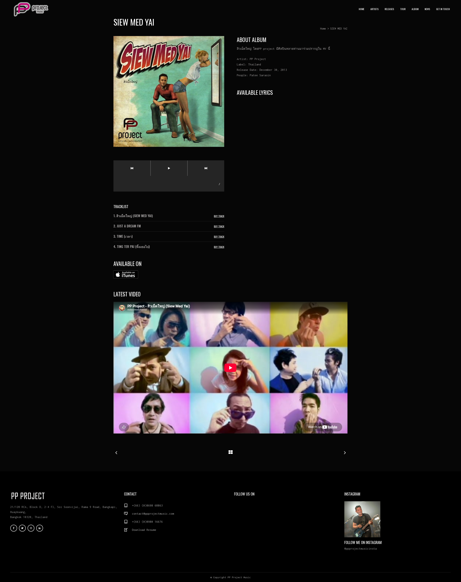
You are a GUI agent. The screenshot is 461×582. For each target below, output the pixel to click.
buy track (219, 216)
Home (323, 28)
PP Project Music (239, 577)
